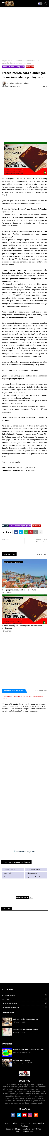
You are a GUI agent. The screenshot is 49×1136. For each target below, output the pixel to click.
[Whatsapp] (26, 532)
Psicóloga (24, 1126)
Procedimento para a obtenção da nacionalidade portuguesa (22, 627)
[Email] (35, 532)
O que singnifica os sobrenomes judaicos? (28, 1049)
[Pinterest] (30, 532)
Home (7, 1123)
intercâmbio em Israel (25, 1007)
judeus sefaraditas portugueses (13, 67)
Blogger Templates (22, 1129)
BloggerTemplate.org (24, 1131)
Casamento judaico (33, 869)
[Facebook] (16, 532)
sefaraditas (18, 60)
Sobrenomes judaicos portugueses (25, 1029)
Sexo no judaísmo (10, 877)
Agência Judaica (25, 995)
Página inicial (7, 60)
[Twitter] (21, 532)
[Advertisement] (24, 33)
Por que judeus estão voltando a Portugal (19, 590)
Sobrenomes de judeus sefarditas (25, 1019)
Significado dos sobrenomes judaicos (37, 877)
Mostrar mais (41, 554)
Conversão (8, 873)
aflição (25, 999)
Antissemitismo (9, 869)
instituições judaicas (25, 1003)
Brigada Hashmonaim (21, 1060)
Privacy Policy (38, 1123)
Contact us (25, 1123)
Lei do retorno (32, 873)
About (15, 1123)
